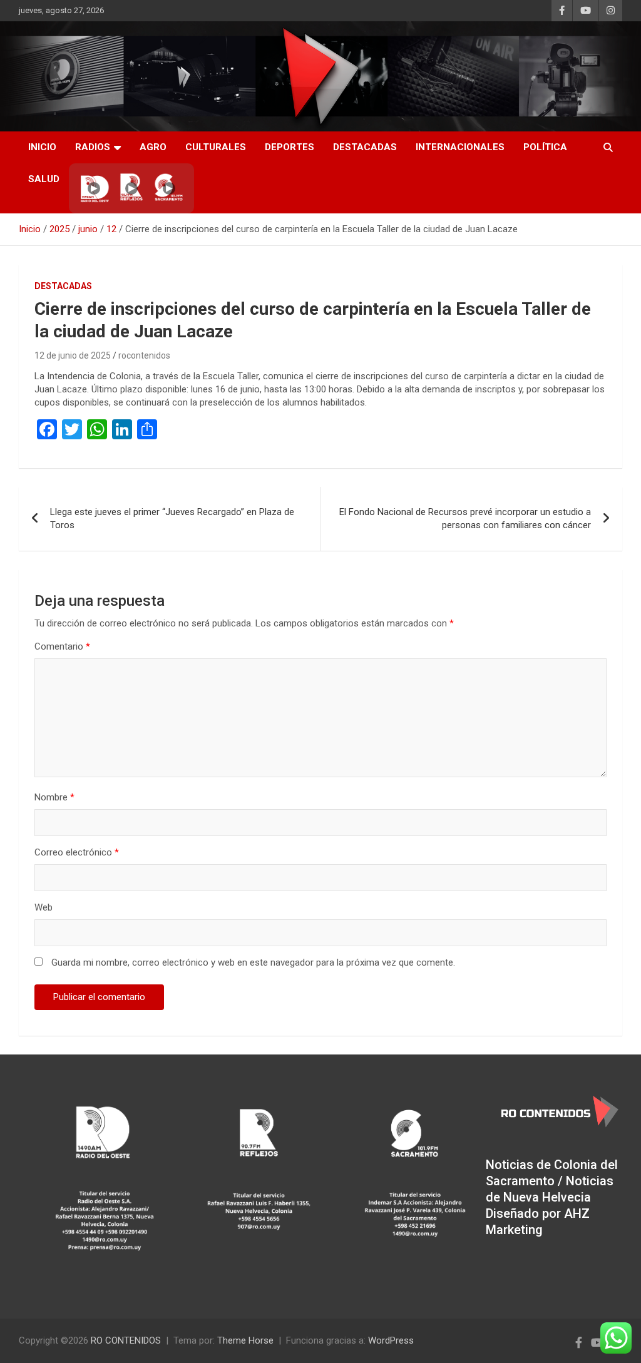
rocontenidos (144, 355)
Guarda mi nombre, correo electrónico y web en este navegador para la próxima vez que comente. (253, 962)
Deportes (289, 147)
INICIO (42, 147)
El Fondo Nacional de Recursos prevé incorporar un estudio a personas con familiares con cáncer (465, 518)
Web (43, 907)
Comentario (62, 646)
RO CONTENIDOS (126, 1340)
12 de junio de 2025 (72, 355)
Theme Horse (245, 1340)
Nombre (54, 797)
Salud (43, 179)
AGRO (153, 147)
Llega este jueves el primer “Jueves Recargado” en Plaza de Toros (172, 518)
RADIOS (92, 147)
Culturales (215, 147)
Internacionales (460, 147)
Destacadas (365, 147)
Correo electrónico (76, 852)
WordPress (391, 1340)
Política (545, 147)
